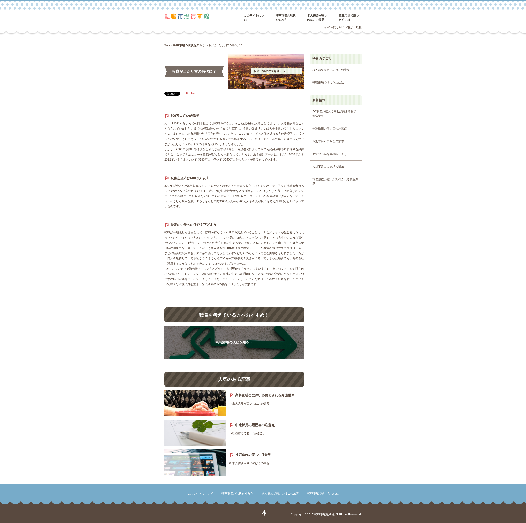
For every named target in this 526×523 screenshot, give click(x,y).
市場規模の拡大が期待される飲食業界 (335, 181)
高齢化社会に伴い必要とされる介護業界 (264, 395)
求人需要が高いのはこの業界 (251, 403)
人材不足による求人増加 (328, 166)
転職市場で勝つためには (248, 433)
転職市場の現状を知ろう (269, 71)
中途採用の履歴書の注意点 (255, 425)
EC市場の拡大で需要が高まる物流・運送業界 (335, 113)
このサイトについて (200, 493)
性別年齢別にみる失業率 (328, 141)
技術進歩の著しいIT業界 (253, 454)
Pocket (191, 93)
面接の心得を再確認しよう (329, 154)
